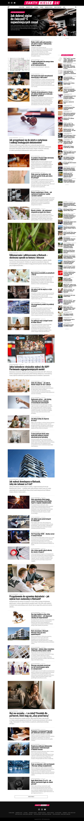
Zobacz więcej (31, 796)
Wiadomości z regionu (33, 812)
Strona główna (21, 7)
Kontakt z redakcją (50, 812)
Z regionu (41, 7)
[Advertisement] (67, 46)
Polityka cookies (58, 812)
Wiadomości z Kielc (29, 7)
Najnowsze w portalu (49, 7)
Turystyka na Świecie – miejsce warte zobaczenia (61, 814)
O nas (64, 7)
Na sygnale (36, 7)
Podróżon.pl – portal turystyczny (69, 812)
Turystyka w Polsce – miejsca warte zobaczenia (23, 814)
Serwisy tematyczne (57, 7)
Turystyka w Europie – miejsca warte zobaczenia (42, 814)
